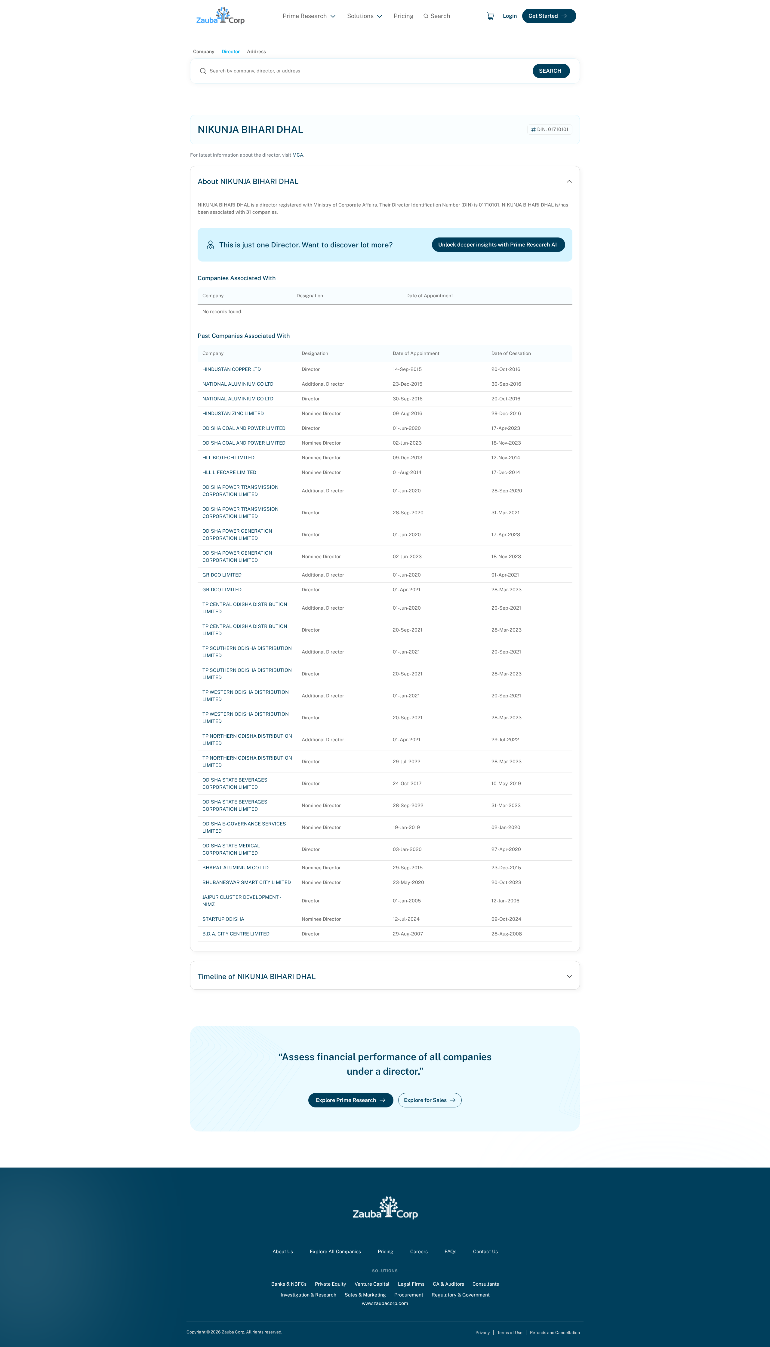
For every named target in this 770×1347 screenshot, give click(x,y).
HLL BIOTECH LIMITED (228, 458)
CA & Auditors (448, 1284)
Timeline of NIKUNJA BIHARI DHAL (257, 976)
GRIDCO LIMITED (222, 575)
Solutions (360, 16)
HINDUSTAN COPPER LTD (231, 369)
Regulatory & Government (461, 1295)
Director (231, 51)
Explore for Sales (425, 1100)
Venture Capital (372, 1284)
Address (256, 51)
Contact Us (485, 1251)
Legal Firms (411, 1284)
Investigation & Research (308, 1295)
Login (510, 16)
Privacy (483, 1332)
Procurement (408, 1295)
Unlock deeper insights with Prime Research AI (497, 244)
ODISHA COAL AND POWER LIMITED (243, 428)
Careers (419, 1251)
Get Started (543, 16)
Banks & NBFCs (288, 1284)
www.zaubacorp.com (385, 1303)
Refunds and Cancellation (555, 1332)
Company (203, 51)
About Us (283, 1251)
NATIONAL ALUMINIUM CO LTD (237, 384)
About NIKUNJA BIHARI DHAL (248, 181)
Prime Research (305, 16)
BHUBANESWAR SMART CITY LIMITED (246, 882)
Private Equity (330, 1284)
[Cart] (490, 16)
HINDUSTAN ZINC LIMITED (233, 413)
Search (550, 71)
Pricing (404, 16)
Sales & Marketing (365, 1295)
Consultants (486, 1284)
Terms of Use (509, 1332)
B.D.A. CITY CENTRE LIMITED (236, 934)
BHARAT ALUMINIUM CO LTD (235, 868)
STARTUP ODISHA (223, 919)
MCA (297, 155)
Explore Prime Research (346, 1100)
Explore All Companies (335, 1251)
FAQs (450, 1251)
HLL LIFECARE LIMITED (229, 472)
